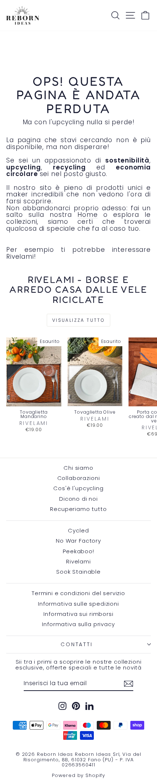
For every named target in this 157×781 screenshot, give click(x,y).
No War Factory (78, 540)
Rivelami (78, 561)
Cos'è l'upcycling (78, 488)
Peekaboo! (78, 551)
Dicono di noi (78, 499)
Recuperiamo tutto (78, 509)
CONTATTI (76, 644)
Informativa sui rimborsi (78, 614)
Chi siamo (78, 468)
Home (87, 214)
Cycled (78, 530)
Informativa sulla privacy (78, 624)
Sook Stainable (78, 571)
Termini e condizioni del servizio (78, 593)
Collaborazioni (78, 478)
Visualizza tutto (78, 320)
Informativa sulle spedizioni (78, 604)
